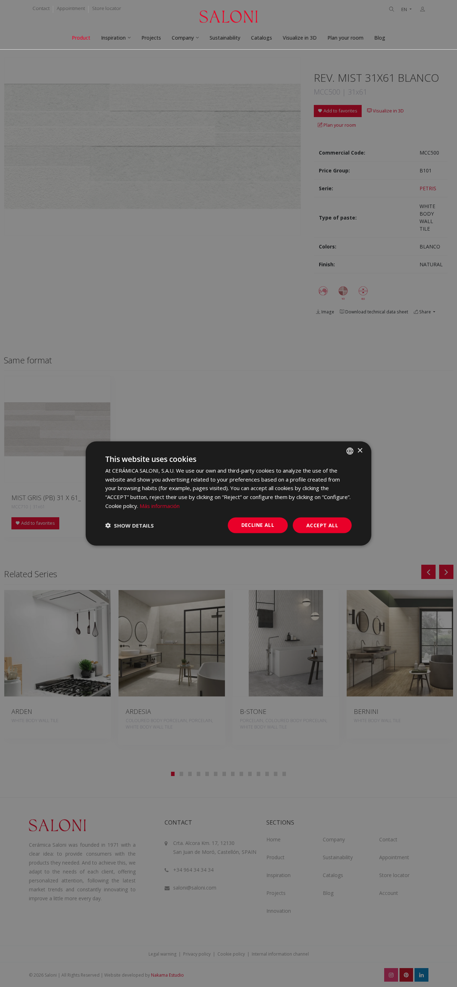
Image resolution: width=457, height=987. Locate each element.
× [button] (359, 450)
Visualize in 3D (300, 37)
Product (81, 37)
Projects (151, 37)
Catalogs (261, 37)
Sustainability (225, 37)
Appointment (71, 8)
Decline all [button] (257, 524)
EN (404, 9)
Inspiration (113, 37)
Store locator (106, 8)
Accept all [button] (322, 525)
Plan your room (345, 37)
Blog (379, 37)
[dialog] (228, 493)
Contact (41, 8)
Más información (160, 505)
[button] (129, 525)
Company (183, 37)
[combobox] (349, 450)
